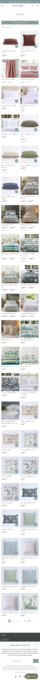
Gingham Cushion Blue (28, 586)
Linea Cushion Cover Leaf (29, 165)
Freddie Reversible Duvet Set (10, 255)
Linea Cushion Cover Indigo (8, 197)
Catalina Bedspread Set (28, 313)
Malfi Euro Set (6, 340)
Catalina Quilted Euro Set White (28, 394)
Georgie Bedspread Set (28, 285)
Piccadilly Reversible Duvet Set (27, 255)
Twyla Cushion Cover (28, 450)
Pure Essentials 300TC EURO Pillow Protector (9, 422)
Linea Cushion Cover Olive (27, 135)
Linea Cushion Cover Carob (8, 52)
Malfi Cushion (6, 450)
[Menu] (2, 5)
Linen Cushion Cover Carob (27, 52)
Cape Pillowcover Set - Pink (28, 107)
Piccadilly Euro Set (27, 340)
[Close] (37, 644)
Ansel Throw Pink (7, 79)
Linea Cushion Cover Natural (8, 166)
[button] (32, 5)
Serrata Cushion (7, 503)
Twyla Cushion (6, 476)
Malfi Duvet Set (25, 225)
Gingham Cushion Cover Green (29, 530)
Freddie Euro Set (7, 366)
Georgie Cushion (7, 529)
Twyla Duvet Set (7, 225)
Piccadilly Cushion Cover (29, 613)
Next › (30, 621)
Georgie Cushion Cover (28, 503)
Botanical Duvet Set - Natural (27, 197)
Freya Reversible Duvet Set (9, 286)
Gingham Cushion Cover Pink (29, 559)
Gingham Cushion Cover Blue (10, 559)
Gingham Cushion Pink (9, 613)
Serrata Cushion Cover (28, 476)
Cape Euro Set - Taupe (9, 134)
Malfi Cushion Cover (27, 421)
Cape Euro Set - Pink (8, 106)
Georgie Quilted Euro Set (10, 393)
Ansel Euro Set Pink (27, 79)
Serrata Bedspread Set (9, 313)
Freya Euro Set (25, 366)
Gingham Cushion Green (10, 586)
